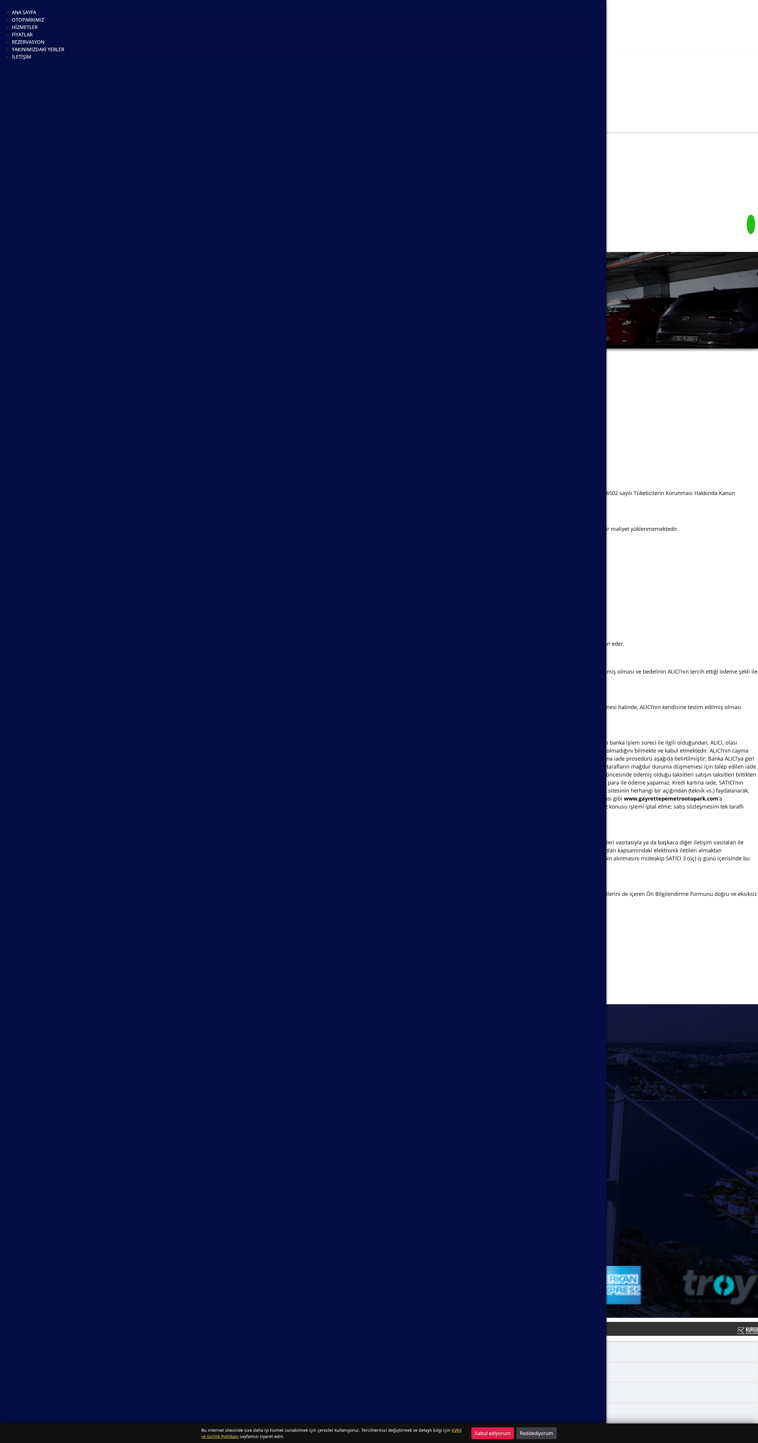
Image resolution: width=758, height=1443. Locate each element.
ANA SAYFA (24, 12)
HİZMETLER (25, 27)
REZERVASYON (28, 42)
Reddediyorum (536, 1433)
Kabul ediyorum (492, 1433)
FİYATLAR (22, 34)
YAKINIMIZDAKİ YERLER (38, 49)
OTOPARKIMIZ (28, 20)
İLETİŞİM (21, 57)
